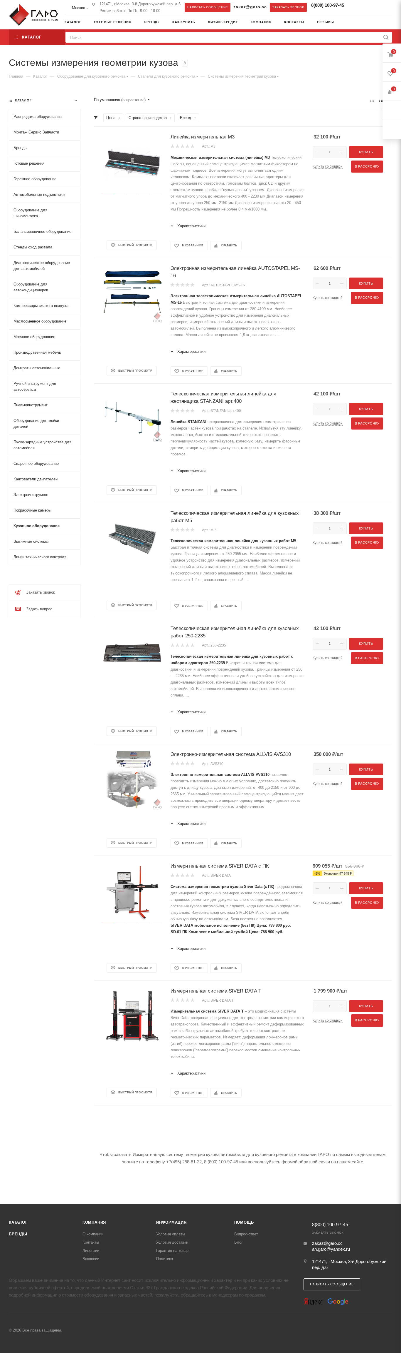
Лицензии (90, 1250)
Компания (94, 1222)
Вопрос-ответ (246, 1234)
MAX (367, 7)
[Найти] (386, 37)
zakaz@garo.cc (250, 7)
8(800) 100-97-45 (327, 5)
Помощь (244, 1222)
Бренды (18, 1234)
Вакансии (90, 1259)
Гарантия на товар (172, 1250)
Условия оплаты (170, 1234)
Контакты (90, 1242)
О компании (92, 1234)
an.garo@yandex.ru (331, 1249)
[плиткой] (372, 100)
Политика (164, 1259)
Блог (238, 1242)
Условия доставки (172, 1242)
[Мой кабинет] (390, 22)
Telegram (355, 7)
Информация (171, 1222)
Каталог (18, 1222)
